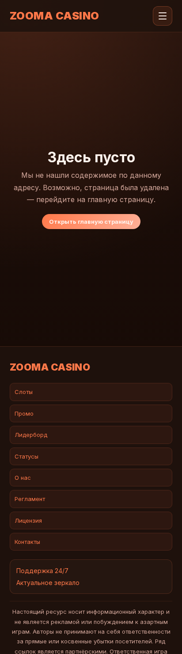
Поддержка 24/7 (42, 570)
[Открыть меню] (162, 16)
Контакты (27, 541)
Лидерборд (31, 434)
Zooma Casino (54, 16)
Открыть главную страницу (91, 221)
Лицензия (28, 520)
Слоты (24, 391)
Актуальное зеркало (48, 582)
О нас (23, 477)
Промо (24, 413)
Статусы (26, 456)
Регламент (30, 498)
